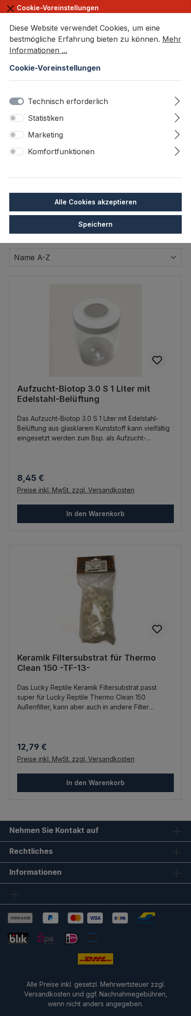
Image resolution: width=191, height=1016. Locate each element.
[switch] (16, 118)
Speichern (95, 224)
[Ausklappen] (177, 99)
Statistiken (46, 118)
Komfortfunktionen (61, 151)
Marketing (45, 134)
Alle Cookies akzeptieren (96, 202)
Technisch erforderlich (68, 101)
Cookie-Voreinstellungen (57, 8)
